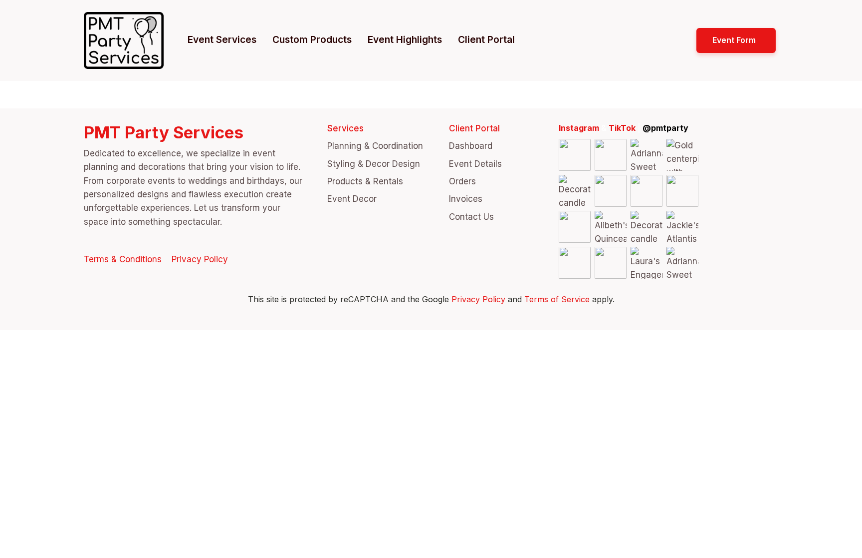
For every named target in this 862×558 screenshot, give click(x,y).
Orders (462, 181)
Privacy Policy (200, 259)
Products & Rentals (365, 181)
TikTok (622, 128)
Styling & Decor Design (373, 164)
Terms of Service (557, 299)
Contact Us (471, 217)
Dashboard (470, 146)
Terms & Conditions (123, 259)
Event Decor (352, 199)
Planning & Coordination (375, 146)
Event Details (475, 164)
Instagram (579, 128)
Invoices (465, 199)
